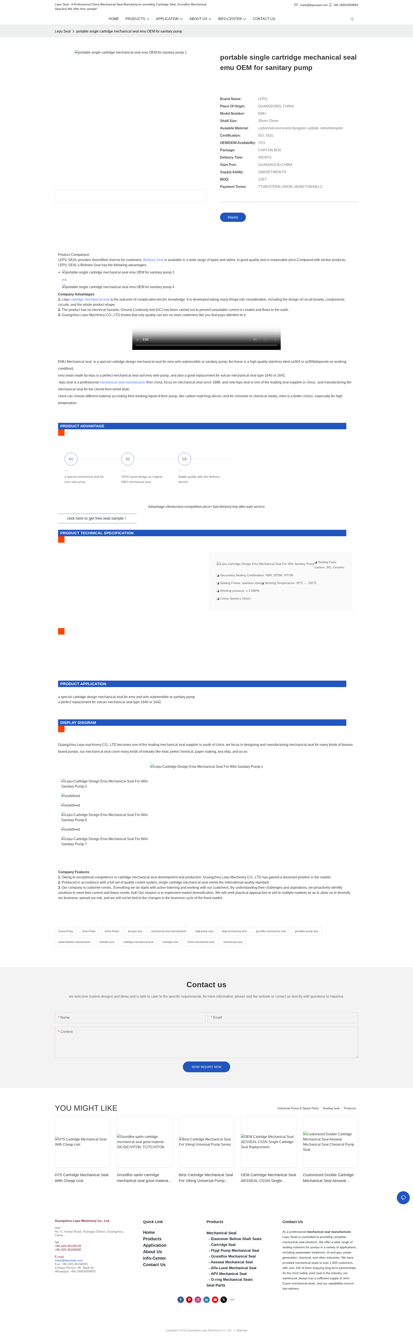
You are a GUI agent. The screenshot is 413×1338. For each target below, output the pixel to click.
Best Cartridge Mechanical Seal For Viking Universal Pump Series (206, 1178)
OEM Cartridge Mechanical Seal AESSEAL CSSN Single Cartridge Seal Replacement (268, 1178)
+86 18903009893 (345, 5)
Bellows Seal (153, 260)
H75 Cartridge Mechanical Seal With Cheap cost (81, 1178)
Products (350, 1108)
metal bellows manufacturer (74, 942)
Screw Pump (65, 931)
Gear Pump (89, 931)
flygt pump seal (204, 931)
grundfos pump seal (306, 931)
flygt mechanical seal (234, 931)
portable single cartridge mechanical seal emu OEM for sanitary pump (129, 31)
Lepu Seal (63, 31)
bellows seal (107, 942)
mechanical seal (232, 942)
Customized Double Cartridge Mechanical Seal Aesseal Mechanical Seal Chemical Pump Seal (328, 1178)
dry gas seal (135, 931)
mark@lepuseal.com (69, 1260)
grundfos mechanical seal (271, 931)
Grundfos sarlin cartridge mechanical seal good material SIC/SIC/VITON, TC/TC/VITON (143, 1178)
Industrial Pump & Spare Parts (298, 1108)
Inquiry (233, 217)
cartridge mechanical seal (89, 299)
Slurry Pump (112, 931)
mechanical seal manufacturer (122, 382)
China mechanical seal (200, 942)
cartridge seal (170, 942)
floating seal (331, 1108)
